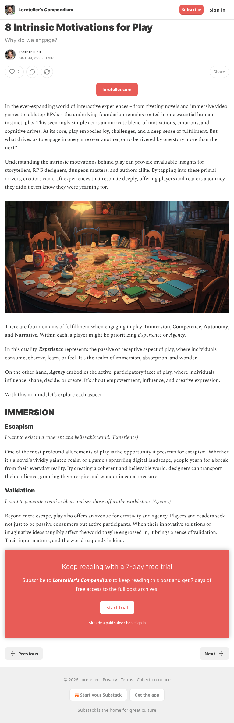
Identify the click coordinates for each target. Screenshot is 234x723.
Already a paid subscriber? (117, 623)
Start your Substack (101, 695)
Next (210, 654)
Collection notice (154, 679)
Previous (28, 654)
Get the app (147, 695)
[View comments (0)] (32, 72)
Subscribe (191, 9)
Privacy (110, 679)
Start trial (117, 607)
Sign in (217, 10)
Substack (87, 710)
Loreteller (30, 52)
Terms (127, 679)
